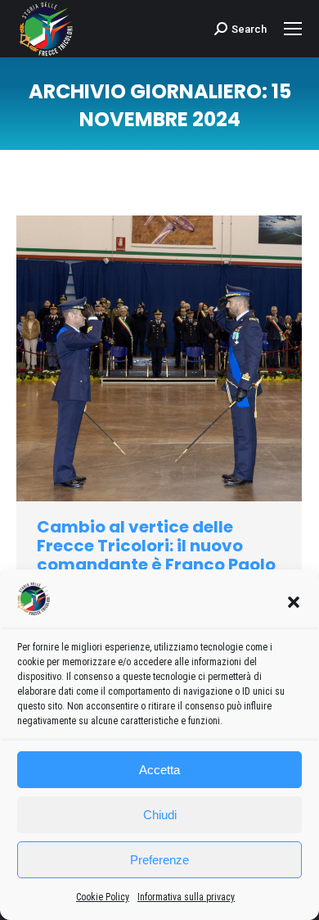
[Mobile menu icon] (293, 29)
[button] (293, 602)
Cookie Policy (102, 897)
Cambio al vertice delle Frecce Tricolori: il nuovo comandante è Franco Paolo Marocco (156, 555)
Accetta (159, 770)
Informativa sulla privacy (186, 897)
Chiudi (160, 815)
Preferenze (159, 860)
